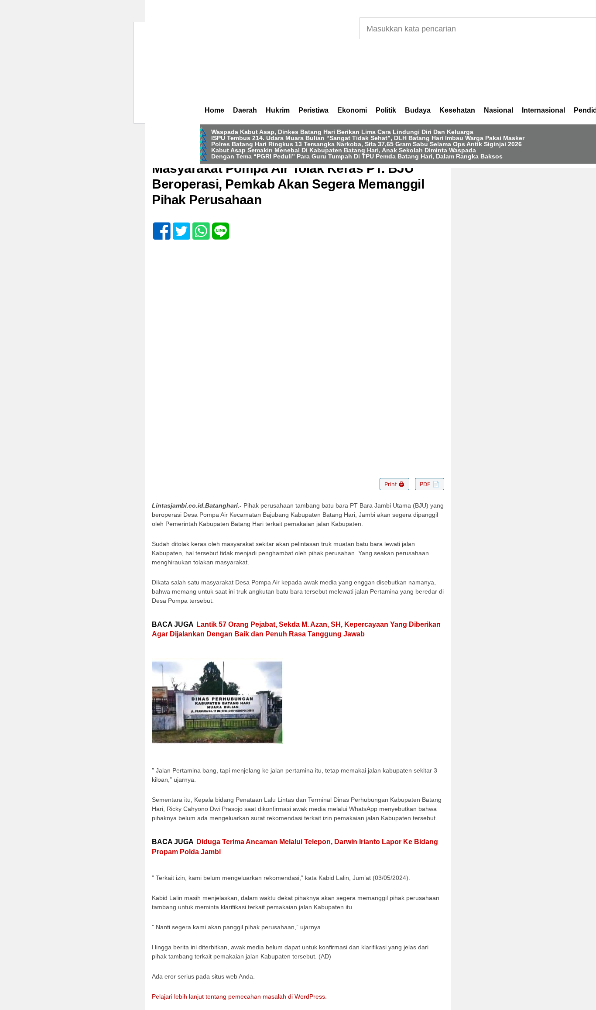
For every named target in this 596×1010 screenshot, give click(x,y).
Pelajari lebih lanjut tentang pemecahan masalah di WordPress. (239, 996)
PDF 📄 (429, 484)
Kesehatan (457, 110)
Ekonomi (352, 110)
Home (214, 110)
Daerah (245, 110)
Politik (386, 110)
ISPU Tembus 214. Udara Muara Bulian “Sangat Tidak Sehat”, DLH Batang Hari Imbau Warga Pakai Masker (367, 138)
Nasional (498, 110)
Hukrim (278, 110)
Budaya (418, 110)
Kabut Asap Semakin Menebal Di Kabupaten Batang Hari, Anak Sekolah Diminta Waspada (343, 150)
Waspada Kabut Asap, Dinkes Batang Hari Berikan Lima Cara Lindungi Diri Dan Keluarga (342, 132)
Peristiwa (313, 110)
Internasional (543, 110)
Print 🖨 (394, 484)
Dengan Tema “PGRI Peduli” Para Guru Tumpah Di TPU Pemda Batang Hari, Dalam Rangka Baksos (357, 156)
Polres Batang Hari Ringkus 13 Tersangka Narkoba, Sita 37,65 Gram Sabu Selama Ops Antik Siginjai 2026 (366, 144)
